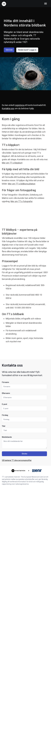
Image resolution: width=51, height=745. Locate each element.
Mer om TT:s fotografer (22, 201)
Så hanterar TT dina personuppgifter (17, 460)
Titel (3, 426)
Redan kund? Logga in (27, 50)
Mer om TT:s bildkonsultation (21, 183)
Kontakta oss (8, 108)
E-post (4, 404)
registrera (20, 105)
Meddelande (7, 437)
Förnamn (5, 382)
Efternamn (6, 393)
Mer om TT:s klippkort (12, 163)
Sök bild (9, 50)
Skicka (24, 454)
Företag (5, 415)
